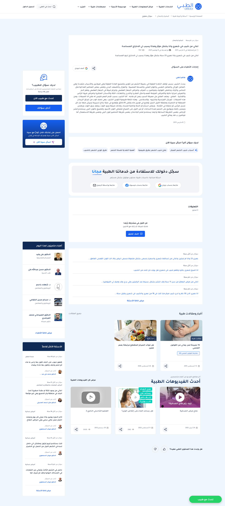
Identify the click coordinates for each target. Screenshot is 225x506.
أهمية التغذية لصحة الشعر (123, 150)
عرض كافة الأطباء (43, 332)
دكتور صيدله (46, 321)
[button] (164, 6)
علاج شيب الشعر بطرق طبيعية (152, 150)
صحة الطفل (29, 356)
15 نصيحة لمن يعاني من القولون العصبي (185, 346)
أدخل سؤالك (43, 108)
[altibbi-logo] (189, 6)
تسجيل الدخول (28, 6)
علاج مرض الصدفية (189, 411)
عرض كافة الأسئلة (135, 300)
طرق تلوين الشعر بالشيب (95, 150)
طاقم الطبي (180, 77)
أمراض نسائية (30, 411)
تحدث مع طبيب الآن (43, 98)
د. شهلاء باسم (43, 284)
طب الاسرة (46, 273)
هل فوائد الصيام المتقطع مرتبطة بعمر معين (136, 346)
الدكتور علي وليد (43, 254)
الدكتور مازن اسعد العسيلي (46, 402)
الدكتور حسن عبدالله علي (39, 269)
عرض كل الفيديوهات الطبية (83, 380)
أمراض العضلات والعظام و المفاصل (49, 385)
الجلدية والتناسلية (44, 258)
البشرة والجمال (163, 16)
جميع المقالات (75, 313)
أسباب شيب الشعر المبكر (182, 150)
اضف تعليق (133, 233)
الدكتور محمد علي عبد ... (48, 374)
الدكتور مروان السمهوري (47, 429)
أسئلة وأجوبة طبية (180, 16)
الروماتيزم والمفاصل (43, 288)
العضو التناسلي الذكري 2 (97, 411)
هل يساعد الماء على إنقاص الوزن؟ (137, 411)
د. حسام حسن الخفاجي (40, 299)
